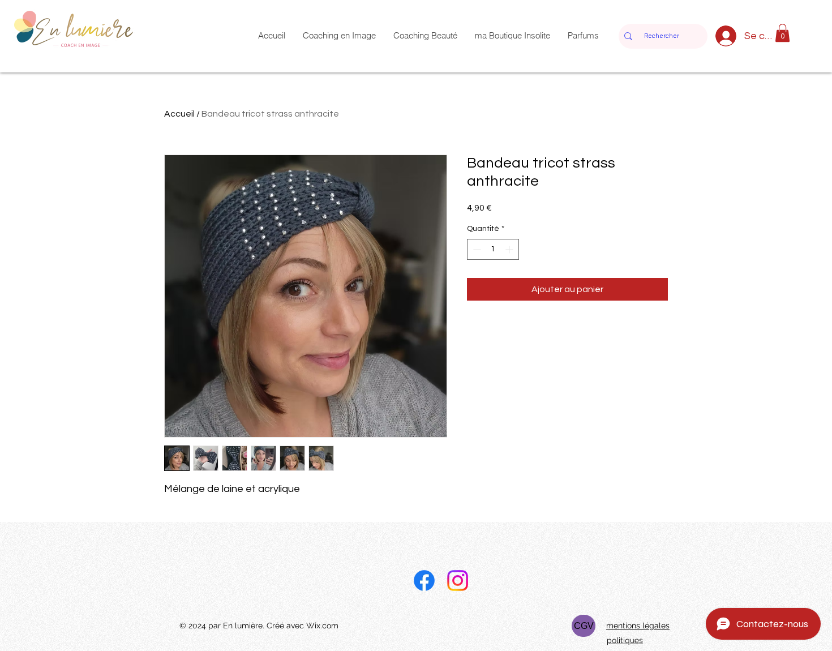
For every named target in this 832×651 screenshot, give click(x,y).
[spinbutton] (493, 249)
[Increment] (510, 249)
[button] (782, 33)
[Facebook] (424, 580)
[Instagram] (457, 580)
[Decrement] (476, 249)
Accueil (179, 113)
